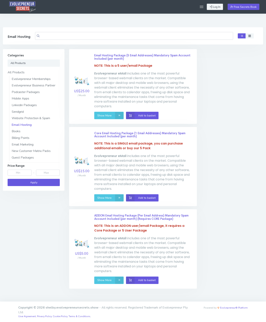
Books (16, 131)
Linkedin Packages (24, 105)
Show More (104, 115)
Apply (33, 182)
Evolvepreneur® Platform (233, 307)
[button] (201, 7)
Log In (216, 7)
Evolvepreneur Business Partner (33, 85)
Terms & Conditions (79, 316)
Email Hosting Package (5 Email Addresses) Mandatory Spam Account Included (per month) (142, 56)
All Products (18, 63)
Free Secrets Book (245, 7)
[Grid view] (250, 35)
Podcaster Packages (26, 92)
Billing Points (20, 138)
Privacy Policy (44, 316)
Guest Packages (23, 157)
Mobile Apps (20, 98)
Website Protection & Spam (31, 118)
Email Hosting (22, 125)
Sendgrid (18, 112)
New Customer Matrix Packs (31, 151)
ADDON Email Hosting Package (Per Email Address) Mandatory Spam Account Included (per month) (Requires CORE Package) (141, 217)
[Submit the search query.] (38, 36)
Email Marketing (22, 144)
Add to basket (146, 115)
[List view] (242, 35)
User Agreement (27, 316)
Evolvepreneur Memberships (31, 79)
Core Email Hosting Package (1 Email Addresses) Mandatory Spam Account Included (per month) (139, 134)
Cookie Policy (60, 316)
